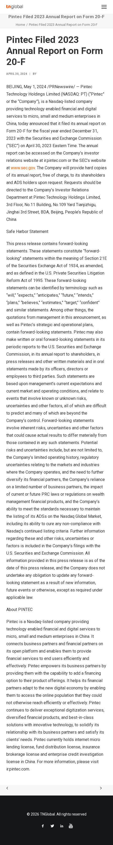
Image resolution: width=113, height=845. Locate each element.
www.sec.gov (23, 167)
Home (20, 25)
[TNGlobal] (14, 7)
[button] (104, 7)
